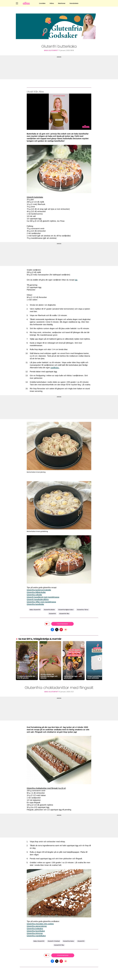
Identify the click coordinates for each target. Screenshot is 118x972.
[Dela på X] (56, 629)
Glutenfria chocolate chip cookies (40, 924)
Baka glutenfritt (51, 50)
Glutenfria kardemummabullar (39, 590)
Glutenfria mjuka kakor (66, 610)
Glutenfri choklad (54, 941)
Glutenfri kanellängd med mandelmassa (43, 597)
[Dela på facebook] (52, 629)
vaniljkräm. (55, 368)
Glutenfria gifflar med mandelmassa (41, 602)
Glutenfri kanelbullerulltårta (38, 599)
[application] (59, 112)
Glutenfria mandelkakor (36, 936)
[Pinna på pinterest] (61, 629)
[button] (27, 660)
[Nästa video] (99, 659)
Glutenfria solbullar (34, 595)
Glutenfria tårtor (82, 610)
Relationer (61, 3)
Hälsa (52, 3)
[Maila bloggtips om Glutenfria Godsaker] (65, 629)
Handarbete (74, 3)
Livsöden (42, 3)
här (76, 280)
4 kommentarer (63, 955)
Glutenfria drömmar (35, 933)
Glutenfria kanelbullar (35, 604)
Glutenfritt (52, 614)
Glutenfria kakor (68, 941)
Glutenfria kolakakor (35, 929)
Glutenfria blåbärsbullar (36, 592)
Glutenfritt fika (64, 614)
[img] (47, 624)
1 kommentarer (62, 624)
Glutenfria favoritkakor (36, 931)
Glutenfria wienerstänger (37, 926)
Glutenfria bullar (49, 610)
